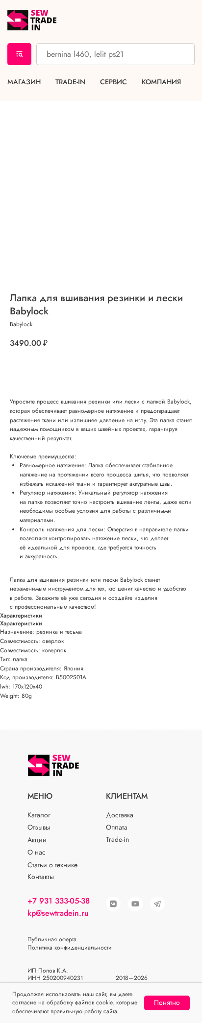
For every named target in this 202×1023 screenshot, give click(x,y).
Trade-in (70, 82)
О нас (36, 852)
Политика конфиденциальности (69, 947)
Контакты (40, 876)
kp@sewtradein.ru (58, 913)
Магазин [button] (24, 82)
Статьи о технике (52, 865)
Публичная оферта (51, 939)
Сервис (113, 82)
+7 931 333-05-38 (58, 900)
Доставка (119, 815)
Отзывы (38, 827)
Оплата (116, 827)
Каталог (38, 815)
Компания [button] (161, 82)
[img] (135, 904)
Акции (37, 840)
